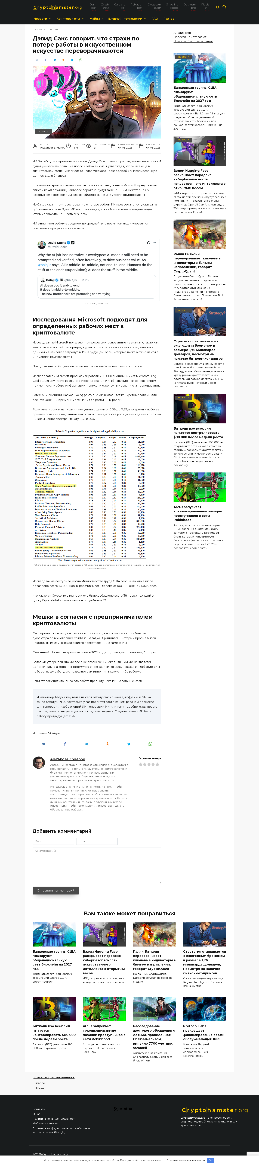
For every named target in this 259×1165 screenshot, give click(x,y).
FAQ (155, 18)
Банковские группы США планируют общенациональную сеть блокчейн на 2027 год (195, 94)
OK (210, 1160)
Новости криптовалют (190, 37)
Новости (40, 18)
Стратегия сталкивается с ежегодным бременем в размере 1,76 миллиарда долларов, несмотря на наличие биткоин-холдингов (198, 349)
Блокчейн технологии (125, 18)
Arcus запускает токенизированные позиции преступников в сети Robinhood (198, 513)
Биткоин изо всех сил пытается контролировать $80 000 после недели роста (198, 432)
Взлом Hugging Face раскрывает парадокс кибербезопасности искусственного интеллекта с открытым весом (200, 179)
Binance (39, 1083)
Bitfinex (38, 1088)
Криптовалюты (68, 18)
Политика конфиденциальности (54, 1118)
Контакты (39, 1109)
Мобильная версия (45, 1123)
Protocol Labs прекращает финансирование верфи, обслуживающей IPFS (204, 1032)
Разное (168, 18)
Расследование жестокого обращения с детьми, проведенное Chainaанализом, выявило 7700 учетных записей (154, 1037)
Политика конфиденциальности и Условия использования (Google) (62, 1130)
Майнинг (96, 18)
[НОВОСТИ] (200, 80)
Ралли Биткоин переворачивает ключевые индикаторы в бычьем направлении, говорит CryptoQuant (197, 262)
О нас (36, 1114)
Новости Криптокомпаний (193, 41)
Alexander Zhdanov (67, 759)
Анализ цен (182, 32)
